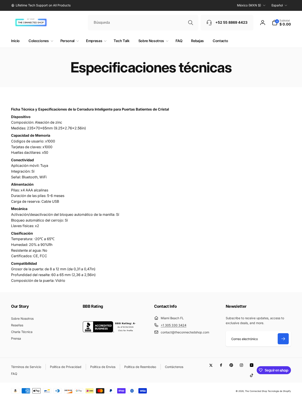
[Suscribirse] (283, 338)
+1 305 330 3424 (173, 325)
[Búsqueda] (190, 22)
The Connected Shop (256, 391)
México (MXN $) (249, 5)
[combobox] (143, 22)
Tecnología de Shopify (279, 391)
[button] (281, 22)
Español (277, 5)
